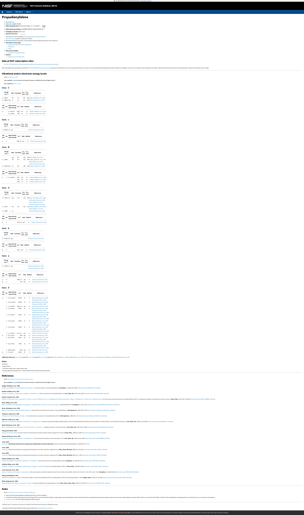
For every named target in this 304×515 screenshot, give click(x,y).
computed (37, 37)
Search (9, 12)
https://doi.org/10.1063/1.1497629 (91, 455)
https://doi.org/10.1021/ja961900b (93, 393)
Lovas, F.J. (5, 472)
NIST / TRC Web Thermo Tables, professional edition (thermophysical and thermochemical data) (32, 64)
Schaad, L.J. (40, 427)
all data (98, 388)
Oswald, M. (41, 466)
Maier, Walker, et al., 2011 (36, 157)
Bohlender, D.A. (20, 404)
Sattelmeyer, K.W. (22, 388)
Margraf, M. (10, 483)
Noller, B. (4, 483)
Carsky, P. (25, 427)
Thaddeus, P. (34, 461)
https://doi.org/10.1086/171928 (124, 472)
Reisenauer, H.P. (11, 427)
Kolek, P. (23, 410)
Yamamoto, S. (26, 472)
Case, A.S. (35, 399)
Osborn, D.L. (88, 399)
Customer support (11, 499)
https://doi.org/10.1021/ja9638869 (94, 438)
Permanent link (10, 40)
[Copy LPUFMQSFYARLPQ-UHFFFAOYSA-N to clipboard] (43, 29)
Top (8, 77)
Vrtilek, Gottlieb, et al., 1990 (60, 357)
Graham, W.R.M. (13, 433)
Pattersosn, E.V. (13, 438)
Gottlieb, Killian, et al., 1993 (75, 357)
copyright (15, 80)
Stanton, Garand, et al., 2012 (36, 130)
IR (29, 298)
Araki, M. (18, 410)
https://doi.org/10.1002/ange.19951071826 (114, 477)
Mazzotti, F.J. (28, 404)
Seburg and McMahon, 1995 (106, 357)
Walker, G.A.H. (12, 404)
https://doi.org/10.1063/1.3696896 (200, 399)
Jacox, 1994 (19, 357)
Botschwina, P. (28, 466)
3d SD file (43, 37)
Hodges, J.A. (5, 388)
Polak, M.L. (13, 421)
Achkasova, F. (5, 416)
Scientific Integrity (178, 512)
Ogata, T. (18, 472)
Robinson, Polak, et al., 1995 (36, 266)
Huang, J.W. (5, 433)
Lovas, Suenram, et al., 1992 (91, 357)
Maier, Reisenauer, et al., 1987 (40, 298)
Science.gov (214, 512)
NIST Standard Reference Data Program (38, 68)
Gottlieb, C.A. (12, 461)
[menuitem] (2, 12)
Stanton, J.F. (31, 388)
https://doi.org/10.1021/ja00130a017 (157, 421)
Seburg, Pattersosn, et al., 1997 (40, 312)
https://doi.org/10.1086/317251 (85, 388)
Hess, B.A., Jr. (32, 427)
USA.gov (220, 512)
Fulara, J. (45, 404)
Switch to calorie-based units (16, 57)
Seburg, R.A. (20, 393)
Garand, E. (12, 399)
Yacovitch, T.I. (23, 399)
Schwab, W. (19, 427)
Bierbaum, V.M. (21, 421)
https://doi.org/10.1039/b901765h (95, 483)
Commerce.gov (205, 512)
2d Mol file (27, 37)
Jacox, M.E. (5, 444)
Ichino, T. (67, 399)
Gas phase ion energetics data (16, 53)
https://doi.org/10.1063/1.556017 (92, 449)
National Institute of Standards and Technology (15, 6)
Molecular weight (11, 24)
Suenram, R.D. (12, 472)
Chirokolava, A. (11, 410)
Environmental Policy (166, 512)
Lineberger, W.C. (37, 421)
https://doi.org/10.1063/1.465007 (93, 466)
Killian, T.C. (27, 461)
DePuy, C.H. (29, 421)
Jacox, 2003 (43, 357)
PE (28, 141)
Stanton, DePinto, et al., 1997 (37, 100)
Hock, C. (30, 399)
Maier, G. (4, 427)
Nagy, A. (57, 404)
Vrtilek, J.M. (5, 461)
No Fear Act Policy (151, 512)
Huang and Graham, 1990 (39, 300)
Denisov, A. (18, 416)
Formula (8, 22)
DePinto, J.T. (12, 393)
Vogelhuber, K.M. (54, 399)
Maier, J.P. (73, 399)
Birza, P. (4, 410)
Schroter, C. (17, 483)
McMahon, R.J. (13, 388)
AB (27, 111)
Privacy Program (95, 512)
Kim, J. (17, 399)
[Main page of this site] (2, 12)
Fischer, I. (29, 483)
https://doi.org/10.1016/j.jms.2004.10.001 (98, 410)
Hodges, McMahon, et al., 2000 (37, 98)
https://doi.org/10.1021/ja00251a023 (97, 427)
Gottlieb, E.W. (20, 461)
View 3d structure (10, 38)
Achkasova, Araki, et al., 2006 (37, 200)
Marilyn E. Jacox (17, 83)
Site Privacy (79, 512)
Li (101, 399)
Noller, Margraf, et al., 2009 (122, 357)
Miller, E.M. (42, 399)
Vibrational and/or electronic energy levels (20, 44)
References (11, 47)
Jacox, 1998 (31, 357)
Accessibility (86, 512)
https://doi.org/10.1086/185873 (90, 461)
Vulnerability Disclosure (138, 512)
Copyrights (104, 512)
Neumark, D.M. (96, 399)
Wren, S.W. (62, 399)
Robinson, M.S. (6, 421)
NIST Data (18, 12)
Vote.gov (225, 512)
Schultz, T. (24, 483)
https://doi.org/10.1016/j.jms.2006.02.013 (90, 416)
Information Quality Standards (192, 512)
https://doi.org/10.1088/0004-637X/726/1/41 (102, 404)
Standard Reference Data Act (45, 508)
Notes (9, 49)
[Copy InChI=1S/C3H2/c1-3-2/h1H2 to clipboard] (40, 26)
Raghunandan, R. (37, 404)
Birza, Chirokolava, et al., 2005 (37, 198)
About (28, 12)
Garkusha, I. (51, 404)
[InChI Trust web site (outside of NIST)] (44, 27)
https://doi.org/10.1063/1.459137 (91, 433)
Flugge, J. (35, 466)
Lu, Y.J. (47, 399)
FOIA (158, 512)
